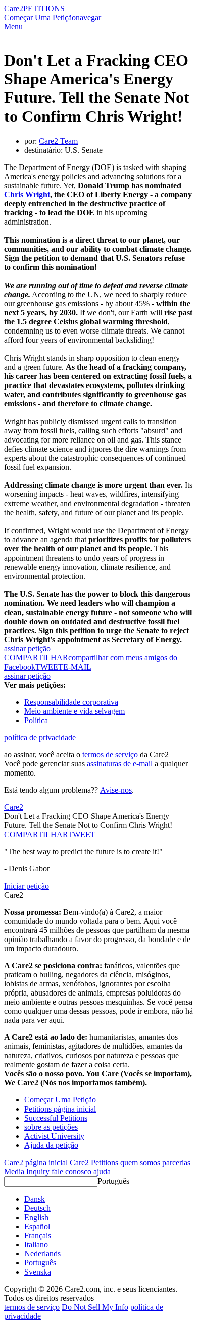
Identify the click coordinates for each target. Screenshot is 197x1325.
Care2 (13, 8)
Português (113, 1181)
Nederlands (42, 1253)
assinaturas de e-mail (120, 763)
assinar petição (27, 648)
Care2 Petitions (94, 1162)
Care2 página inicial (36, 1162)
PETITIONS (44, 8)
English (36, 1217)
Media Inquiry (27, 1171)
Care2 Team (58, 141)
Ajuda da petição (51, 1145)
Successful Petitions (55, 1118)
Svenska (37, 1271)
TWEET (49, 666)
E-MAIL (77, 666)
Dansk (34, 1199)
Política (36, 720)
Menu (13, 26)
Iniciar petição (26, 885)
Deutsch (37, 1208)
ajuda (102, 1171)
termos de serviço (110, 754)
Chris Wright (27, 194)
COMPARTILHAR (36, 834)
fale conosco (71, 1171)
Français (37, 1235)
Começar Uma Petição (40, 17)
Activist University (54, 1136)
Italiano (36, 1244)
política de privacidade (40, 737)
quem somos (140, 1162)
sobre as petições (51, 1127)
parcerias (176, 1162)
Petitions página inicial (60, 1109)
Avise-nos (116, 790)
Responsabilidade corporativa (71, 702)
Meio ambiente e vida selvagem (74, 711)
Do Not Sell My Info (95, 1307)
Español (37, 1226)
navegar (88, 17)
